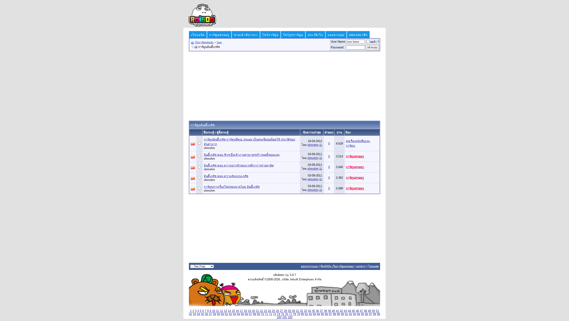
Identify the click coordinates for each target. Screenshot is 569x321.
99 (378, 314)
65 (242, 314)
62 (230, 314)
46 (357, 311)
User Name (338, 41)
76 (286, 314)
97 (370, 314)
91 (346, 314)
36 (317, 311)
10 (213, 311)
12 (221, 311)
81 (306, 314)
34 (309, 311)
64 (238, 314)
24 (269, 311)
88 (334, 314)
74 (278, 314)
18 (245, 311)
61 (226, 314)
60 (222, 314)
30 (293, 311)
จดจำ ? (374, 42)
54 (198, 314)
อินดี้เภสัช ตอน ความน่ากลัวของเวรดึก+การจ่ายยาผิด (239, 165)
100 (279, 317)
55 (202, 314)
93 (354, 314)
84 (318, 314)
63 (234, 314)
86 (326, 314)
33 (305, 311)
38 (325, 311)
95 (362, 314)
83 (314, 314)
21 (257, 311)
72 (270, 314)
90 (342, 314)
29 (289, 311)
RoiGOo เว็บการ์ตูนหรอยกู (337, 266)
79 (298, 314)
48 (365, 311)
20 (253, 311)
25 (273, 311)
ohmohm (209, 148)
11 (217, 311)
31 (297, 311)
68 (254, 314)
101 (284, 317)
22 (261, 311)
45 (353, 311)
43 (345, 311)
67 (250, 314)
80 (302, 314)
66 (246, 314)
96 (366, 314)
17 (241, 311)
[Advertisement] (284, 86)
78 (294, 314)
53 (194, 314)
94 (358, 314)
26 (277, 311)
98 (374, 314)
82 (310, 314)
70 (262, 314)
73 (274, 314)
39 (329, 311)
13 (225, 311)
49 (369, 311)
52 (190, 314)
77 (290, 314)
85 (322, 314)
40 (333, 311)
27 (281, 311)
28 (285, 311)
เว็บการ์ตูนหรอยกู (204, 42)
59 (218, 314)
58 (214, 314)
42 (341, 311)
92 (350, 314)
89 (338, 314)
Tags (219, 42)
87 (330, 314)
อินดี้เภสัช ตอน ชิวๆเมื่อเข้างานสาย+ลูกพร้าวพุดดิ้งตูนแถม (242, 155)
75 (282, 314)
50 (373, 311)
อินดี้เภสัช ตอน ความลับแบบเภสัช (226, 176)
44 (349, 311)
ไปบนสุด (373, 266)
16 (237, 311)
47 (361, 311)
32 (301, 311)
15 (233, 311)
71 (266, 314)
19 (249, 311)
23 (265, 311)
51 (377, 311)
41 (337, 311)
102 (290, 317)
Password (337, 47)
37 (321, 311)
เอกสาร (361, 266)
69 (258, 314)
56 (206, 314)
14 (229, 311)
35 (313, 311)
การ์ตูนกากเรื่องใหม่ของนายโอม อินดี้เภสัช (232, 186)
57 (210, 314)
